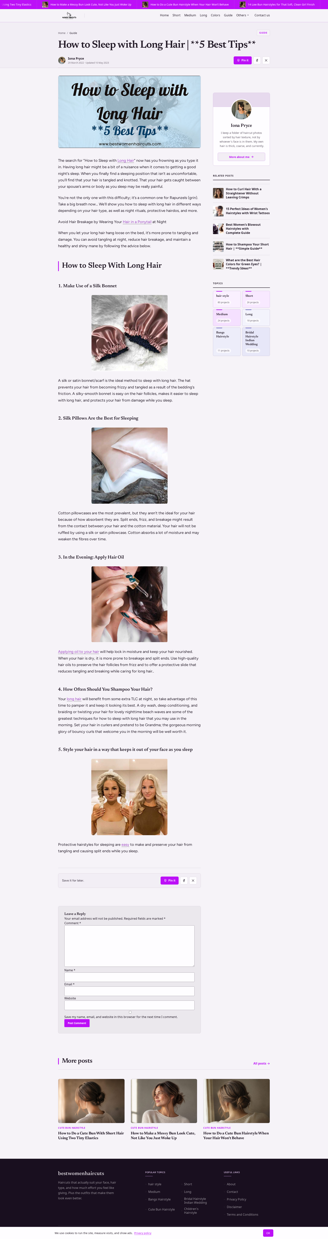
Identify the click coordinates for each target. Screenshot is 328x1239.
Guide (228, 15)
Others (241, 15)
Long (203, 15)
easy (125, 844)
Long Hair (125, 160)
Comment (72, 923)
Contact (232, 1192)
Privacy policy (142, 1233)
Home (164, 15)
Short (177, 15)
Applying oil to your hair (78, 651)
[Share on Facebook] (257, 60)
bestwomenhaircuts (81, 1173)
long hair (74, 699)
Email (69, 984)
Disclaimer (234, 1207)
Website (70, 998)
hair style (154, 1184)
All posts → (261, 1063)
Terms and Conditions (242, 1214)
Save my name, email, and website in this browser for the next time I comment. (121, 1017)
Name (69, 970)
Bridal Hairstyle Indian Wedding (195, 1201)
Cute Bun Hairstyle (161, 1209)
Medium (190, 15)
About (231, 1184)
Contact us (262, 15)
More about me (239, 157)
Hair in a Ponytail (137, 221)
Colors (215, 15)
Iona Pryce (76, 58)
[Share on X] (266, 60)
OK (268, 1233)
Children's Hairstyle (191, 1211)
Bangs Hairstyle (159, 1199)
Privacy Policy (236, 1199)
